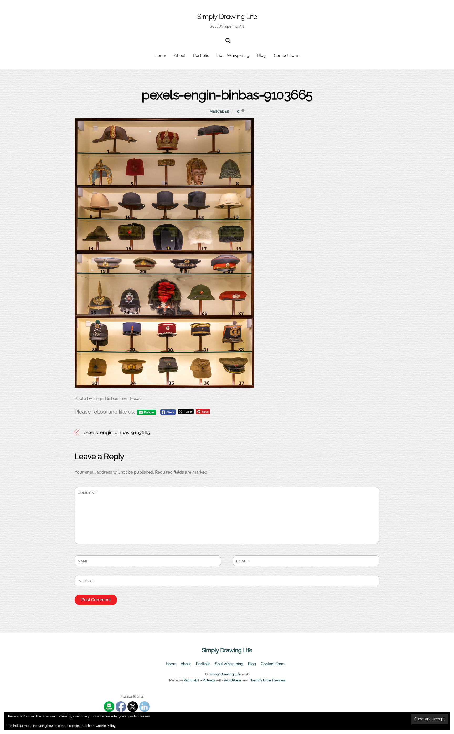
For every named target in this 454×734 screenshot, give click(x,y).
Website (86, 581)
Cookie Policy (106, 726)
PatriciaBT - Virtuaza (199, 680)
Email (242, 561)
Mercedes (219, 111)
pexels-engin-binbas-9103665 (227, 95)
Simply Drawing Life (225, 674)
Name (84, 561)
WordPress (232, 680)
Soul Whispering (233, 55)
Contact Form (287, 55)
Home (160, 55)
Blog (261, 55)
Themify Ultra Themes (267, 680)
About (179, 55)
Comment (88, 493)
